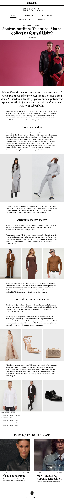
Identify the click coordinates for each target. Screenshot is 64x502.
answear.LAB (24, 20)
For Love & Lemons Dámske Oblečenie (12, 423)
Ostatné (41, 20)
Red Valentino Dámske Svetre (9, 425)
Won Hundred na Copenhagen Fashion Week (49, 477)
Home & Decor (48, 15)
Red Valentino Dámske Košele (9, 420)
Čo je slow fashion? (14, 476)
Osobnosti (29, 15)
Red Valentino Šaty (6, 418)
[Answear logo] (32, 3)
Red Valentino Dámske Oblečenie (10, 415)
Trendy (13, 15)
